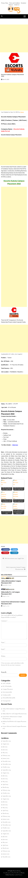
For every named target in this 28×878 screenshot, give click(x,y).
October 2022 (6, 828)
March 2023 (6, 813)
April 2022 (5, 845)
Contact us (16, 4)
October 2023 (6, 793)
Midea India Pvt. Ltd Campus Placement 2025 (10, 593)
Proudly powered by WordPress (11, 873)
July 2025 (5, 747)
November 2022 (7, 825)
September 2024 (7, 770)
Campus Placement (8, 689)
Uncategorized (6, 701)
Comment (4, 621)
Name (3, 642)
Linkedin (14, 552)
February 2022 (6, 851)
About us (11, 4)
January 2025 (6, 758)
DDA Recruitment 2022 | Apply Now (14, 558)
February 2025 (6, 755)
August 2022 (6, 833)
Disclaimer (23, 3)
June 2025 (5, 749)
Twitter (15, 549)
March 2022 (6, 848)
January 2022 (6, 854)
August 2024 (6, 773)
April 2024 (5, 784)
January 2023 (6, 819)
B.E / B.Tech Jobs (7, 686)
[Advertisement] (14, 38)
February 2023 (6, 816)
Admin (22, 112)
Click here (15, 445)
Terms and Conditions (14, 3)
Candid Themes (18, 875)
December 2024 (6, 761)
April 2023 (5, 810)
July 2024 (5, 776)
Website (3, 656)
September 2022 (7, 831)
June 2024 (5, 778)
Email (3, 649)
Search (3, 672)
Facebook (6, 549)
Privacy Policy (4, 3)
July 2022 (5, 836)
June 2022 (5, 839)
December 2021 (6, 857)
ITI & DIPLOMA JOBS (9, 698)
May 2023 (5, 807)
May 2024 (5, 781)
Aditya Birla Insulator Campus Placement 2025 (11, 582)
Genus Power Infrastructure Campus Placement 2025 (13, 603)
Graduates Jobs (7, 695)
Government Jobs (7, 692)
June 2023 (5, 804)
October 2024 (6, 767)
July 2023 (5, 802)
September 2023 (7, 796)
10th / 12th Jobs (7, 683)
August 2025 (6, 744)
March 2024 (6, 787)
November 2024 (7, 764)
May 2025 (5, 752)
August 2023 (6, 799)
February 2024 (6, 790)
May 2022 (5, 842)
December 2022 (6, 822)
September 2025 (7, 741)
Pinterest (5, 552)
